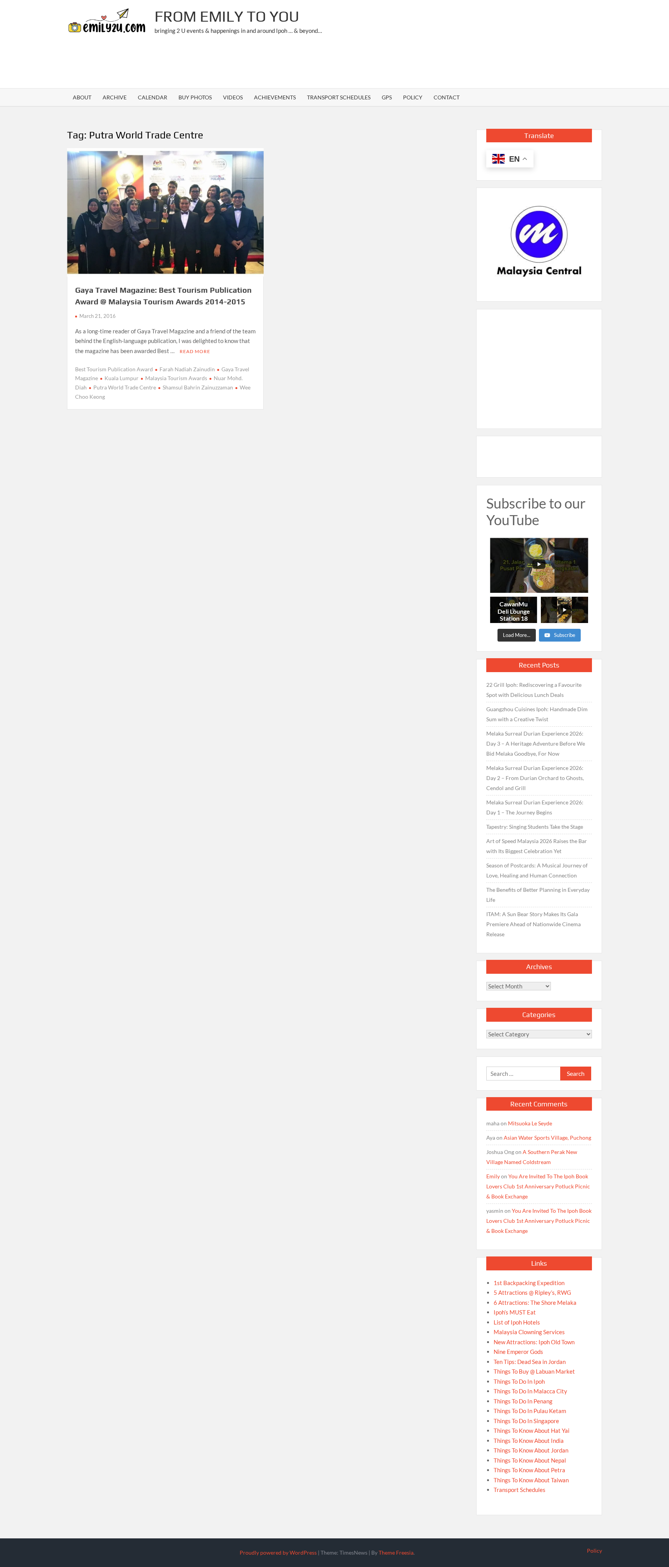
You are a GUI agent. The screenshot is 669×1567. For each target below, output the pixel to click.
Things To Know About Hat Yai (532, 1430)
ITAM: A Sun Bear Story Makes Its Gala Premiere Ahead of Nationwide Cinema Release (533, 924)
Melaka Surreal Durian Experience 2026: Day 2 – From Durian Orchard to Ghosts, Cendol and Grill (535, 778)
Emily (493, 1176)
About (82, 97)
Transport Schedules (339, 97)
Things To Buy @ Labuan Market (534, 1371)
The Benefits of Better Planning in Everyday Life (538, 894)
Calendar (152, 97)
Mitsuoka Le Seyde (530, 1123)
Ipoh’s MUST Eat (515, 1312)
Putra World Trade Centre (124, 387)
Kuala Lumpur (122, 378)
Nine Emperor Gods (518, 1351)
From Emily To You (226, 16)
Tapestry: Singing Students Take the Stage (534, 826)
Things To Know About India (529, 1440)
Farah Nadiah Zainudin (187, 369)
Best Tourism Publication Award (114, 369)
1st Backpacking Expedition (529, 1282)
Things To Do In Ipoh (519, 1381)
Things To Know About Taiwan (531, 1480)
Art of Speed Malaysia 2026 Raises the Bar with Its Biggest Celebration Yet (536, 846)
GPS (387, 97)
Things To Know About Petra (529, 1469)
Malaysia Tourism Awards (176, 378)
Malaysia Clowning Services (529, 1331)
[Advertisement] (461, 63)
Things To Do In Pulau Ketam (530, 1410)
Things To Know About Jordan (531, 1450)
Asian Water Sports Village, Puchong (547, 1137)
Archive (115, 97)
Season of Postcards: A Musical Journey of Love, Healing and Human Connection (537, 870)
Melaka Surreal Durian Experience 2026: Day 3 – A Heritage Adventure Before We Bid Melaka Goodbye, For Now (535, 743)
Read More (195, 351)
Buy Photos (195, 97)
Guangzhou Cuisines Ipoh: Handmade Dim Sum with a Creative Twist (537, 714)
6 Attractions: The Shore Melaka (535, 1302)
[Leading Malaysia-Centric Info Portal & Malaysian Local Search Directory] (539, 242)
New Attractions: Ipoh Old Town (534, 1341)
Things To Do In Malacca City (530, 1391)
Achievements (275, 97)
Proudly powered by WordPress (278, 1552)
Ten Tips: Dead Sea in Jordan (530, 1361)
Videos (233, 97)
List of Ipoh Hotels (517, 1322)
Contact (447, 97)
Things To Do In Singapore (526, 1420)
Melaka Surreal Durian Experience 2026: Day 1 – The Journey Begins (534, 807)
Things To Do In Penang (523, 1401)
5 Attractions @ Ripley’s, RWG (532, 1292)
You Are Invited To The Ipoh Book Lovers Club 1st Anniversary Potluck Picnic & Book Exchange (538, 1186)
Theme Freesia (396, 1552)
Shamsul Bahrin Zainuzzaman (198, 387)
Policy (412, 97)
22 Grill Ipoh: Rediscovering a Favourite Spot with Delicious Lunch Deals (534, 689)
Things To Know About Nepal (530, 1460)
